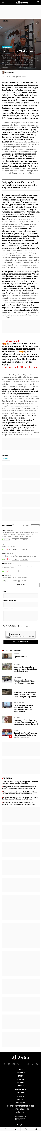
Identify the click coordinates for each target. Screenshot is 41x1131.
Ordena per (26, 525)
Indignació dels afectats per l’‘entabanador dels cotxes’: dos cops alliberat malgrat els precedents (19, 787)
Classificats (20, 1089)
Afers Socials (18, 690)
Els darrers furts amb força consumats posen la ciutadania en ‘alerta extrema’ (25, 669)
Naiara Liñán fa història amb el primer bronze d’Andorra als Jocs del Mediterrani (26, 735)
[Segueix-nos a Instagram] (18, 1064)
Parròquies (17, 677)
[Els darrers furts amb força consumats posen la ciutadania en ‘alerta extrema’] (7, 666)
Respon (15, 539)
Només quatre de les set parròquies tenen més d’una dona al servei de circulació (24, 682)
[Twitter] (15, 1129)
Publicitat (20, 1103)
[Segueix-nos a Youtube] (14, 1064)
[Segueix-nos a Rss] (37, 1064)
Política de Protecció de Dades (20, 1106)
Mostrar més (20, 585)
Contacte (21, 1099)
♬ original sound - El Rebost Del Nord (19, 367)
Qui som (20, 1096)
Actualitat (21, 1073)
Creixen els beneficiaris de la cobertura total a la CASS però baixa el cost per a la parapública (26, 695)
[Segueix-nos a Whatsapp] (28, 1064)
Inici (20, 1069)
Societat (16, 654)
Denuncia (24, 539)
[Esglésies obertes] (7, 656)
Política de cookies (20, 1109)
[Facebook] (5, 1129)
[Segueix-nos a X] (9, 1064)
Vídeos (21, 1086)
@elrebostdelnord (10, 341)
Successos (17, 664)
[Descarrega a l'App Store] (20, 1124)
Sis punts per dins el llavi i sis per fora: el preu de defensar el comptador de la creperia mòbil (26, 722)
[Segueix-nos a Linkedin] (23, 1064)
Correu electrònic (9, 600)
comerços (6, 459)
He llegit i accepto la (16, 626)
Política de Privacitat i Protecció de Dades (16, 626)
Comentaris (22, 76)
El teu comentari (9, 609)
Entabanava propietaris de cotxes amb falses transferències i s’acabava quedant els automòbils (18, 803)
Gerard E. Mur (9, 72)
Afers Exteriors (19, 703)
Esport (16, 730)
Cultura (20, 1079)
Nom (4, 591)
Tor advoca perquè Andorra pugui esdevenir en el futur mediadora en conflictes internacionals (24, 708)
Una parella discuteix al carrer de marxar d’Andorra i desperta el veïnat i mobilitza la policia (20, 782)
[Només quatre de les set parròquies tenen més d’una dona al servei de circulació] (7, 679)
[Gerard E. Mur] (3, 72)
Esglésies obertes (20, 657)
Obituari (20, 1092)
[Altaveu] (22, 2)
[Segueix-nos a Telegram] (32, 1064)
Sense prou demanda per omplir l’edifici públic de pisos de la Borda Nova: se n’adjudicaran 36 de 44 (19, 793)
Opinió (20, 1076)
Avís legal (20, 1112)
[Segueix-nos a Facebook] (4, 1064)
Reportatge (7, 47)
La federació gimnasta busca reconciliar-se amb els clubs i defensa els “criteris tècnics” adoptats (20, 798)
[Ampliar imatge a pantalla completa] (37, 22)
